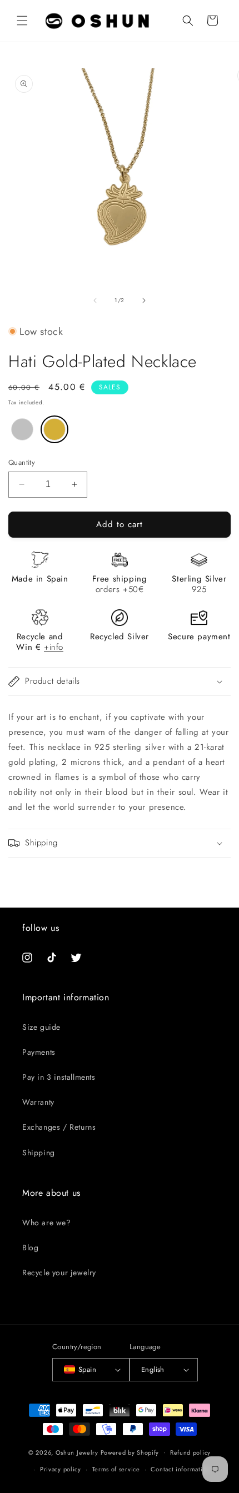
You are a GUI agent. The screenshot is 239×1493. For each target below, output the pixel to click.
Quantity (21, 462)
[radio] (22, 429)
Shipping (38, 1152)
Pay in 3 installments (59, 1077)
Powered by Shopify (130, 1451)
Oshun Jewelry (77, 1451)
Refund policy (190, 1452)
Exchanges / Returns (59, 1127)
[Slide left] (95, 300)
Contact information (180, 1469)
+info (53, 647)
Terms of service (116, 1469)
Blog (30, 1247)
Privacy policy (60, 1469)
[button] (22, 20)
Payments (39, 1052)
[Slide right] (144, 300)
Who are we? (46, 1222)
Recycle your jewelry (59, 1272)
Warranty (38, 1102)
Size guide (41, 1027)
